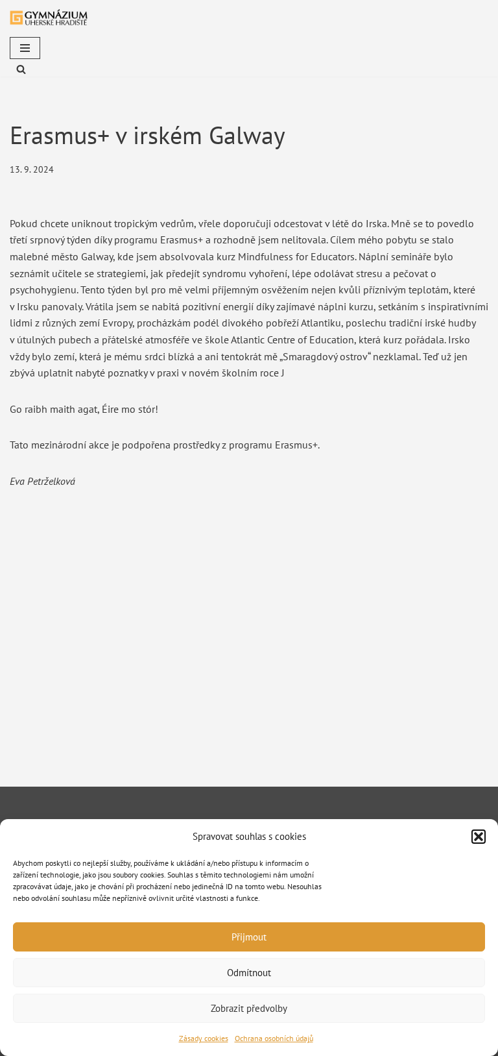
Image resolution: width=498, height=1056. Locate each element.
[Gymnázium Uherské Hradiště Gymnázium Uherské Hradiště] (49, 17)
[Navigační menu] (25, 48)
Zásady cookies (203, 1038)
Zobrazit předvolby (249, 1008)
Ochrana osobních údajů (274, 1038)
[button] (478, 836)
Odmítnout (249, 972)
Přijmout (249, 937)
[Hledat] (21, 69)
